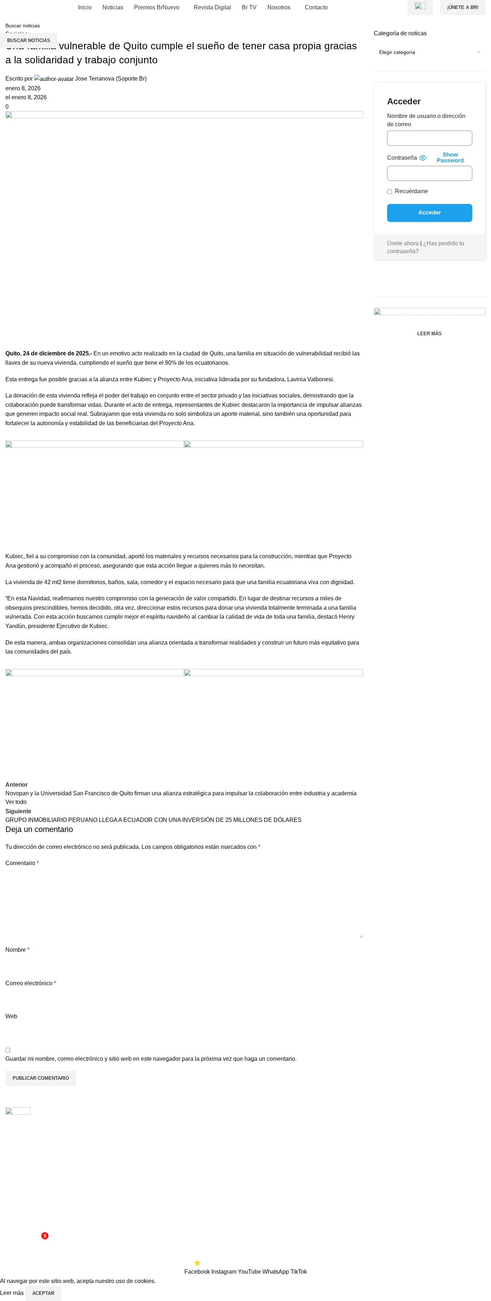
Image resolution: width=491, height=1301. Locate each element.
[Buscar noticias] (400, 7)
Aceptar (43, 1293)
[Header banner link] (245, 650)
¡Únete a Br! (462, 7)
